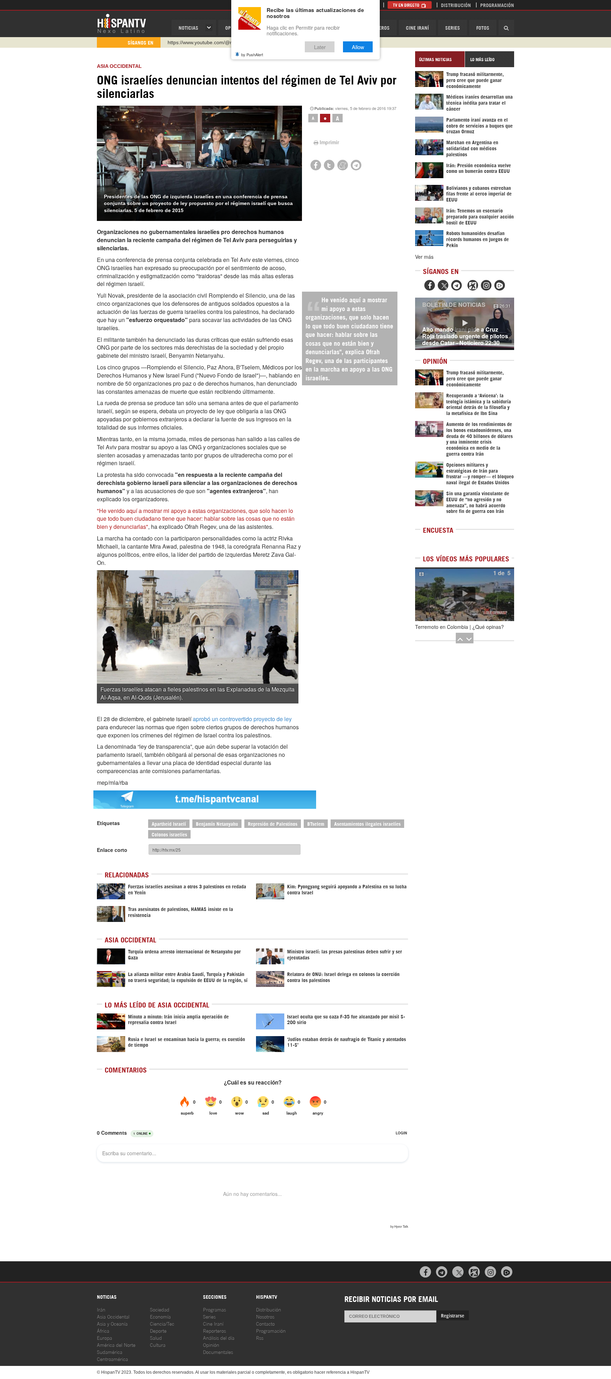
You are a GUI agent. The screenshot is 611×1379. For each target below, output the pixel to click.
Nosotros (265, 1316)
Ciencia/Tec (162, 1323)
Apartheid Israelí (169, 823)
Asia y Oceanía (112, 1323)
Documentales (218, 1351)
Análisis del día (218, 1337)
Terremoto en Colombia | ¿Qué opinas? (459, 626)
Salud (156, 1337)
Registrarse (452, 1315)
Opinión (211, 1344)
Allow (358, 47)
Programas (214, 1309)
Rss (259, 1337)
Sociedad (159, 1309)
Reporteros (214, 1330)
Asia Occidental (113, 1316)
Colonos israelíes (169, 834)
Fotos (482, 27)
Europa (104, 1337)
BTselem (315, 823)
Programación (497, 5)
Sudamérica (109, 1351)
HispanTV (121, 23)
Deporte (158, 1330)
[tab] (440, 59)
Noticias (188, 27)
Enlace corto (112, 849)
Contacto (265, 1323)
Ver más (424, 256)
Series (452, 27)
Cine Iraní (417, 27)
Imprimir (329, 142)
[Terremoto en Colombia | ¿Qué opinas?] (464, 594)
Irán (101, 1309)
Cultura (157, 1344)
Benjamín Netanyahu (217, 823)
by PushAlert (252, 54)
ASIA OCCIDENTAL (119, 66)
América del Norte (116, 1344)
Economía (160, 1316)
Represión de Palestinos (272, 823)
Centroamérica (112, 1358)
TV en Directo (406, 5)
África (103, 1330)
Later (320, 47)
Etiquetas (108, 822)
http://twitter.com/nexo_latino (200, 42)
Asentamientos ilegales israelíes (367, 823)
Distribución (456, 5)
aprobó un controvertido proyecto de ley (242, 719)
